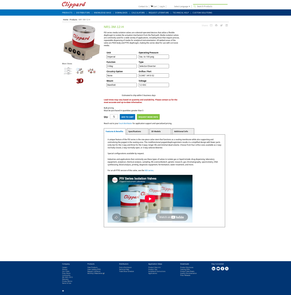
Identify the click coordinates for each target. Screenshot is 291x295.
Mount (110, 80)
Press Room (66, 273)
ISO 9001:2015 (67, 277)
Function (111, 62)
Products (73, 19)
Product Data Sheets (187, 271)
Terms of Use (66, 283)
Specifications (134, 131)
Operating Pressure (148, 52)
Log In (162, 6)
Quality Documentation (188, 273)
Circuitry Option (115, 71)
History (64, 269)
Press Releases (185, 275)
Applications (152, 273)
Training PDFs (185, 269)
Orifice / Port (145, 71)
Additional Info (181, 131)
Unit (109, 52)
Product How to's (154, 267)
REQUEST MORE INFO (148, 117)
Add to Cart (127, 117)
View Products (92, 267)
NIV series (149, 170)
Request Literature (93, 271)
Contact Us (143, 6)
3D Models (156, 131)
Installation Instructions (157, 271)
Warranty (65, 279)
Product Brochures (186, 267)
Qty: (106, 116)
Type (141, 62)
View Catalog (92, 269)
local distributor (125, 123)
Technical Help (124, 269)
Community (66, 275)
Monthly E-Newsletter (95, 273)
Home (65, 19)
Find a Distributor (125, 267)
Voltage (142, 80)
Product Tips (152, 269)
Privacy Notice (67, 281)
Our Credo (65, 271)
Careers (64, 267)
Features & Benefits (114, 131)
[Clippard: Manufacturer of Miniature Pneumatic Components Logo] (74, 5)
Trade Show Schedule (126, 271)
